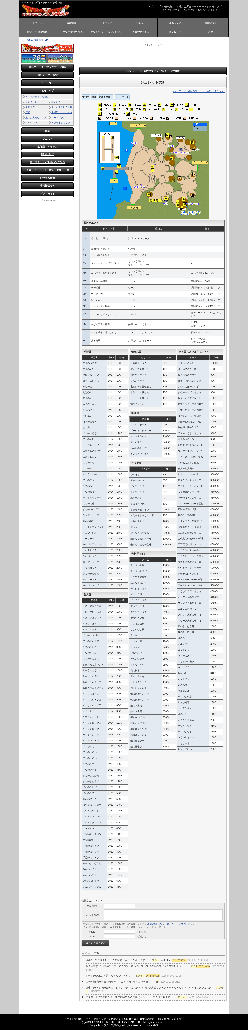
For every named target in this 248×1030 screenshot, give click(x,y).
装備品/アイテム (140, 32)
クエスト (140, 23)
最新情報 (71, 23)
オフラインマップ (60, 122)
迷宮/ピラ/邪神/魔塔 (37, 32)
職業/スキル (211, 23)
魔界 (27, 112)
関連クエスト (106, 97)
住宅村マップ (32, 122)
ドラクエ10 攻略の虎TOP (34, 40)
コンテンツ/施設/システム (71, 32)
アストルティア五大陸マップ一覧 (153, 70)
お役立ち (210, 32)
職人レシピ (175, 32)
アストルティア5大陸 (36, 96)
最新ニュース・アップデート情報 (47, 67)
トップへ (37, 23)
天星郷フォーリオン (61, 112)
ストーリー (106, 23)
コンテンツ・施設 (47, 74)
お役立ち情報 (47, 178)
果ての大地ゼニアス (35, 117)
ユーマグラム (58, 117)
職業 (47, 130)
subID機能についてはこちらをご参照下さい (170, 923)
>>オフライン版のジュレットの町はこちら (199, 91)
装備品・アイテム (47, 146)
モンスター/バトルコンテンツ (106, 32)
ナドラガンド (32, 107)
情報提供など (47, 185)
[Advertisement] (153, 55)
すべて (85, 97)
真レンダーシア (59, 102)
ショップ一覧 (122, 97)
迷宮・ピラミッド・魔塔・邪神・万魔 (47, 170)
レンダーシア (32, 102)
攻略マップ (175, 23)
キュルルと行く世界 (61, 107)
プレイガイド (47, 193)
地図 (94, 97)
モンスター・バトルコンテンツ (47, 162)
